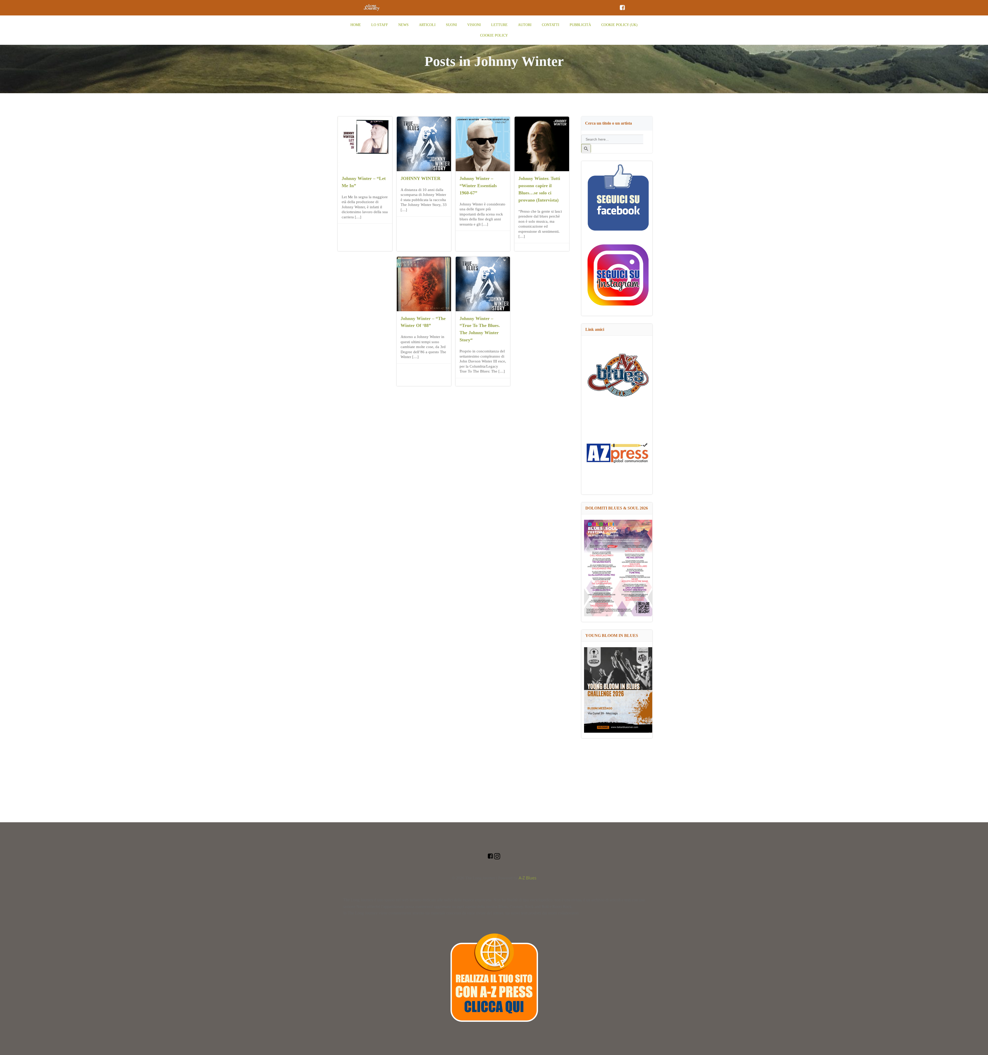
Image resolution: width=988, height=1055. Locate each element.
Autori (525, 25)
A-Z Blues (527, 878)
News (403, 25)
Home (355, 25)
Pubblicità (580, 25)
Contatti (550, 25)
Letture (499, 25)
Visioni (474, 25)
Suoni (451, 25)
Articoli (427, 25)
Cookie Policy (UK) (619, 25)
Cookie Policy (494, 35)
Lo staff (379, 25)
